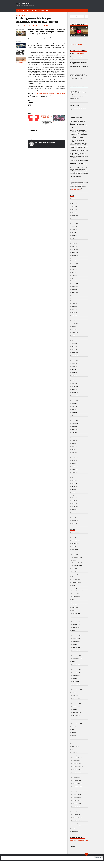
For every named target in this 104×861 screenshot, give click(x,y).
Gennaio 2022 (75, 355)
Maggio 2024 (74, 275)
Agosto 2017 (74, 489)
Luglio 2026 (74, 200)
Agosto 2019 (74, 437)
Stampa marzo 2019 (77, 800)
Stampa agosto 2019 (77, 777)
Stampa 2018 (74, 752)
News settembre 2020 (77, 723)
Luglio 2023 (74, 303)
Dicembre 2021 (75, 357)
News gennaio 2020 (77, 703)
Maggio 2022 (74, 343)
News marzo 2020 (76, 715)
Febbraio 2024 (75, 283)
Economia (74, 546)
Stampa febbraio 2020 (77, 817)
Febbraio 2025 (75, 249)
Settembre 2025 (75, 229)
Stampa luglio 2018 (77, 763)
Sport (73, 749)
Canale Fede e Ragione (76, 540)
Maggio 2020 (74, 412)
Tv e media (74, 828)
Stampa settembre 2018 (78, 772)
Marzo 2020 (74, 417)
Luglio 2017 (74, 492)
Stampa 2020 (74, 811)
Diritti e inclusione (75, 543)
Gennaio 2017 (75, 509)
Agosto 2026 (74, 198)
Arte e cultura (74, 537)
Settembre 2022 (75, 332)
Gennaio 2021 (75, 389)
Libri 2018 (75, 602)
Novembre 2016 (75, 514)
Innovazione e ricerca (76, 579)
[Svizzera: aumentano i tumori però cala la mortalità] (33, 118)
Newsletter (30, 10)
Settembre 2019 (75, 435)
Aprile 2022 (74, 346)
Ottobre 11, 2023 (44, 25)
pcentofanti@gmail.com (76, 188)
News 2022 (74, 729)
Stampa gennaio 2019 (77, 789)
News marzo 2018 (76, 650)
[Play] (71, 35)
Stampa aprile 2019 (77, 780)
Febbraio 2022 (75, 352)
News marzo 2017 (76, 627)
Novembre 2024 (75, 258)
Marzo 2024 (74, 280)
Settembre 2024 (75, 263)
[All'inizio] (86, 854)
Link (71, 179)
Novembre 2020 (75, 395)
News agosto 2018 (76, 632)
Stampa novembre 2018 (78, 766)
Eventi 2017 (74, 568)
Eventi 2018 (75, 554)
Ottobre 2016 (74, 517)
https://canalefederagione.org (76, 44)
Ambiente (74, 534)
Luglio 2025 (74, 235)
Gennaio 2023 (75, 320)
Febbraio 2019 (75, 455)
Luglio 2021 (74, 372)
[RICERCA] (86, 17)
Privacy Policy (20, 10)
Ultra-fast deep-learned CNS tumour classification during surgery (50, 93)
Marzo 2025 (74, 246)
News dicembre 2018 (77, 635)
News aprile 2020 (76, 698)
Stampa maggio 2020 (77, 822)
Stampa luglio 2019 (77, 794)
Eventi (73, 552)
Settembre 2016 (75, 520)
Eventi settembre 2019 (78, 565)
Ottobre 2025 (74, 226)
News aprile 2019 (76, 666)
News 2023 (74, 732)
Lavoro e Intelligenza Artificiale (79, 590)
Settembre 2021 (75, 366)
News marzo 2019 (76, 684)
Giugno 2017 (74, 495)
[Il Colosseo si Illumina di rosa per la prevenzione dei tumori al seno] (59, 118)
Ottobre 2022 (74, 329)
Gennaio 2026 (75, 218)
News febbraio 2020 (77, 700)
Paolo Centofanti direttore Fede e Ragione (31, 25)
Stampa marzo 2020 (77, 825)
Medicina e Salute (20, 15)
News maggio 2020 (77, 712)
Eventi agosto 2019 (78, 562)
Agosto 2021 (74, 369)
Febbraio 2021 (75, 386)
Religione (74, 743)
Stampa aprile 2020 (77, 814)
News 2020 (74, 692)
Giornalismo (74, 576)
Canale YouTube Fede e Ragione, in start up (79, 840)
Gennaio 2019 (75, 457)
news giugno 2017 (76, 621)
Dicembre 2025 (75, 220)
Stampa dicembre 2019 (77, 783)
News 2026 (74, 740)
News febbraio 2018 (77, 638)
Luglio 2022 (74, 337)
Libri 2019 (75, 604)
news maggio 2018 (76, 647)
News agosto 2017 (76, 613)
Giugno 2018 (74, 477)
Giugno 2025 (74, 238)
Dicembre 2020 (75, 392)
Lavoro (73, 585)
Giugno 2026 (74, 203)
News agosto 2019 (76, 664)
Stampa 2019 (74, 774)
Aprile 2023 (74, 312)
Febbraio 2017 (75, 506)
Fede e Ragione (23, 3)
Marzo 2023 (74, 315)
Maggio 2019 (74, 446)
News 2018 (74, 630)
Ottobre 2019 (74, 432)
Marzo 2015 (74, 523)
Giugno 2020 (74, 409)
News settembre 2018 (77, 658)
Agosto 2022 (74, 335)
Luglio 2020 (74, 406)
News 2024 (74, 735)
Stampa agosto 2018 (77, 755)
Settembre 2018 (75, 469)
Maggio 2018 (74, 480)
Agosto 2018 (74, 472)
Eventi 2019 (75, 560)
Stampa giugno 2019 (77, 791)
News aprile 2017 (76, 616)
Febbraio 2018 (75, 486)
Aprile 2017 (74, 500)
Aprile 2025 (74, 243)
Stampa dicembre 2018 (77, 757)
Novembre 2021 (75, 360)
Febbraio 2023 (75, 318)
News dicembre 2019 (77, 669)
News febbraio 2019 (77, 672)
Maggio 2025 (74, 240)
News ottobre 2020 (77, 720)
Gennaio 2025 (75, 252)
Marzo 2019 (74, 452)
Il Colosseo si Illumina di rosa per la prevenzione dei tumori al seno (58, 123)
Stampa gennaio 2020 (77, 820)
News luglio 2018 (76, 644)
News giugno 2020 (76, 706)
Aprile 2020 (74, 415)
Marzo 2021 (74, 383)
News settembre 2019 (77, 689)
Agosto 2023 (74, 300)
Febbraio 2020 (75, 420)
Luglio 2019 (74, 440)
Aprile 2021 (74, 380)
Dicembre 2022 (75, 323)
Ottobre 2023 (74, 295)
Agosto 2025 (74, 232)
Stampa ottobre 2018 (77, 769)
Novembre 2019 (75, 429)
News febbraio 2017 (77, 618)
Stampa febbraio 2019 (77, 786)
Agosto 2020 (74, 403)
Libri (73, 599)
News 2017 (74, 610)
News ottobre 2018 (77, 655)
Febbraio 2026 (75, 215)
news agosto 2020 (76, 695)
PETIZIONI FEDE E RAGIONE (79, 53)
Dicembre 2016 (75, 512)
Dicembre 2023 (75, 289)
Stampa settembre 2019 (78, 808)
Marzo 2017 (74, 503)
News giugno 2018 (76, 641)
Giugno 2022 (74, 340)
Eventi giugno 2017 (77, 571)
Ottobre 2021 (74, 363)
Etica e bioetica (75, 549)
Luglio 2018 (74, 475)
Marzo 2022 (74, 349)
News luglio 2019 (76, 678)
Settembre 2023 (75, 298)
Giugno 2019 (74, 443)
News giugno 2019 (76, 675)
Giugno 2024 (74, 272)
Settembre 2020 (75, 400)
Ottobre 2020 (74, 397)
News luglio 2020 (76, 709)
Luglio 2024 (74, 269)
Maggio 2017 (74, 497)
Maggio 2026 (74, 206)
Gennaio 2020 (75, 423)
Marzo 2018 (74, 483)
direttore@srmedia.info (76, 189)
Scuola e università (75, 746)
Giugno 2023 (74, 306)
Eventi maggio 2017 (77, 574)
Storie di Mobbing (76, 596)
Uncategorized (75, 831)
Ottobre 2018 (74, 466)
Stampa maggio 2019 (77, 797)
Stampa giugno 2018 (77, 760)
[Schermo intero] (86, 35)
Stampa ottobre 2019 (77, 806)
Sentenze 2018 (76, 593)
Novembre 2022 (75, 326)
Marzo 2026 (74, 212)
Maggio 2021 (74, 377)
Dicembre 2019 (75, 426)
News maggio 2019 (77, 681)
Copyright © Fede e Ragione (42, 10)
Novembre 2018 (75, 463)
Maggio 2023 (74, 309)
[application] (79, 31)
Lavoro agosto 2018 (77, 588)
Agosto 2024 (74, 266)
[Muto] (84, 35)
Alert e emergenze (75, 532)
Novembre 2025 (75, 223)
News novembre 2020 (77, 718)
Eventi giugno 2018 (78, 557)
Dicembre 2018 (75, 460)
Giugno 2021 (74, 375)
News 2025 (74, 738)
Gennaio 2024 (75, 286)
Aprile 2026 (74, 209)
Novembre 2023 (75, 292)
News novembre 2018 (77, 652)
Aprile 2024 (74, 278)
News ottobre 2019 (77, 686)
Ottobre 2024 (74, 260)
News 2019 (74, 661)
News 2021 (74, 726)
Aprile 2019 (74, 449)
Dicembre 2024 (75, 255)
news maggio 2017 (76, 624)
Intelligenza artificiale (76, 582)
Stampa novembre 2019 (78, 803)
